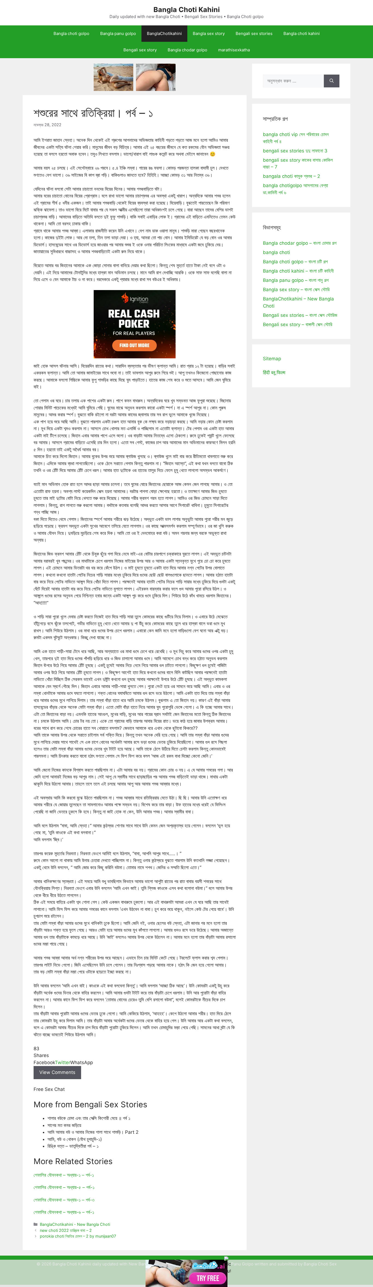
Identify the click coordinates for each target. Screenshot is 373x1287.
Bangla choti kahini (301, 33)
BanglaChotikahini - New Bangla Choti (75, 1224)
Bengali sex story (140, 49)
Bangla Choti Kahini (186, 9)
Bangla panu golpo (118, 33)
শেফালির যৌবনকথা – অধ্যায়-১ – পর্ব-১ (64, 1175)
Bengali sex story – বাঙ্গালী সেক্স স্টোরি (297, 324)
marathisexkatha (234, 49)
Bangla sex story (209, 33)
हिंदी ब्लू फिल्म (274, 372)
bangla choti (276, 252)
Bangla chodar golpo (187, 49)
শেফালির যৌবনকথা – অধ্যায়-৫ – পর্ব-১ (64, 1187)
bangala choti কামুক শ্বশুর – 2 (291, 176)
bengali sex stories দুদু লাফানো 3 (295, 151)
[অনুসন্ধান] (331, 81)
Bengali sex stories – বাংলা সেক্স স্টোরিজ (300, 315)
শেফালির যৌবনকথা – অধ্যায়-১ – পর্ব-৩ (64, 1200)
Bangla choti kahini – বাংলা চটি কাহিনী (298, 271)
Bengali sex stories (254, 33)
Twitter (62, 1062)
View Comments (57, 1072)
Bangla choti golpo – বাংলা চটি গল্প (295, 261)
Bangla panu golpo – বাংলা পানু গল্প (295, 280)
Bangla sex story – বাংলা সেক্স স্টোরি (296, 289)
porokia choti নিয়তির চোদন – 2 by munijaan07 (78, 1236)
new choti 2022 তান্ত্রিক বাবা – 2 (66, 1230)
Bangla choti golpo (71, 33)
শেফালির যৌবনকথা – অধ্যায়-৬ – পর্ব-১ (64, 1212)
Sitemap (272, 358)
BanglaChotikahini (164, 33)
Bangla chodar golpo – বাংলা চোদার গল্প (299, 243)
